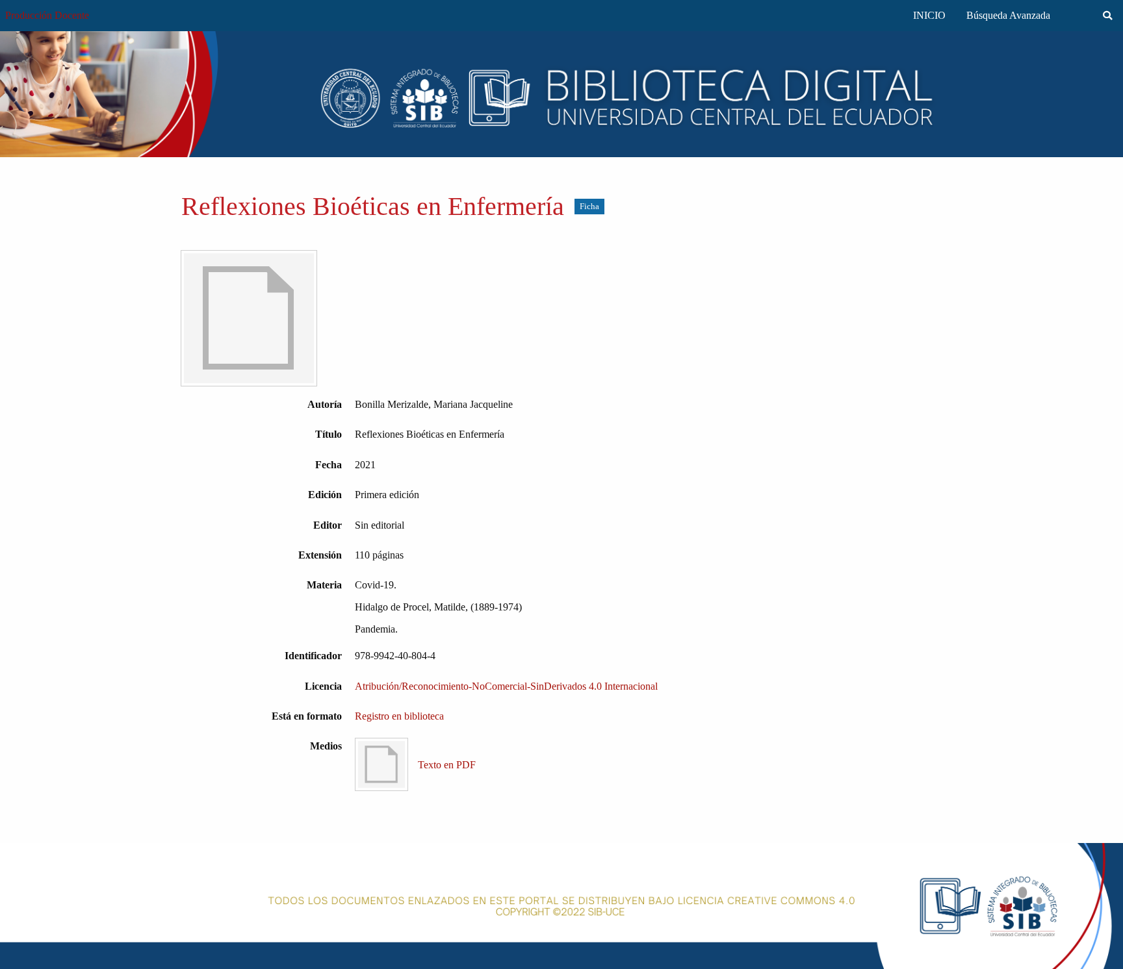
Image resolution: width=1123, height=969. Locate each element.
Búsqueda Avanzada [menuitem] (1008, 15)
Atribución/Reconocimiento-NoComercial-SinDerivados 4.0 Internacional (506, 686)
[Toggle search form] (1107, 15)
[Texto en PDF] (248, 318)
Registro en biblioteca (399, 716)
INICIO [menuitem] (929, 15)
